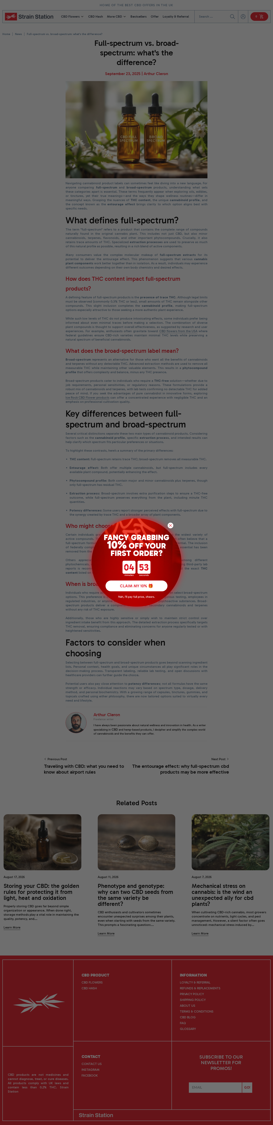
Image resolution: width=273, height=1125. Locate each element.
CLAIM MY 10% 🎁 (136, 586)
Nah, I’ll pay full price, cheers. (136, 597)
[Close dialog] (170, 525)
